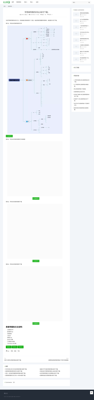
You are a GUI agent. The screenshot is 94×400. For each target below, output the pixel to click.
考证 (31, 2)
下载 (18, 351)
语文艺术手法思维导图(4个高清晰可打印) (81, 104)
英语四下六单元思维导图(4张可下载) (81, 99)
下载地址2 (14, 347)
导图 (12, 351)
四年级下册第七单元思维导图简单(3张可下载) (81, 95)
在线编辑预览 (9, 136)
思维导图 (18, 2)
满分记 (10, 396)
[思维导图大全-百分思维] (6, 3)
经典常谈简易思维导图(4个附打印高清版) (58, 360)
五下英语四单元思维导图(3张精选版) (81, 85)
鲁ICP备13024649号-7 (16, 396)
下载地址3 (20, 347)
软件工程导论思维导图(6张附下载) (12, 360)
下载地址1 (8, 347)
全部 (37, 2)
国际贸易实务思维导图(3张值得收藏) (81, 108)
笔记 (25, 2)
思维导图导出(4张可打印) (79, 91)
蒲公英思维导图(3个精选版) (80, 89)
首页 (13, 2)
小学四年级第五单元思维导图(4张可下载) (81, 80)
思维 (15, 351)
